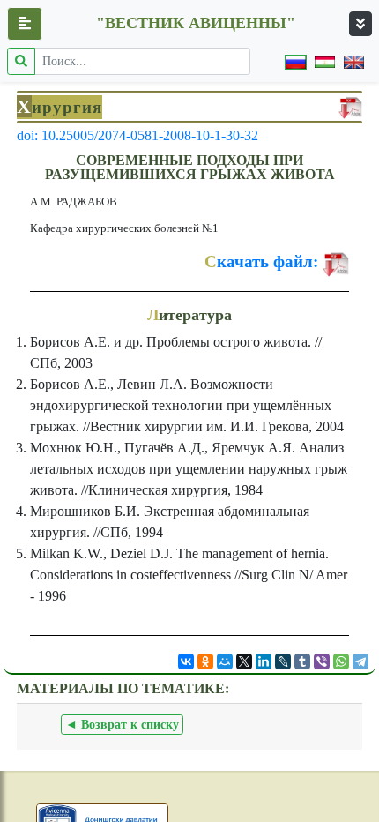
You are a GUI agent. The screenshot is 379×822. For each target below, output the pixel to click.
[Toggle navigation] (360, 23)
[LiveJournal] (283, 661)
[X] (244, 661)
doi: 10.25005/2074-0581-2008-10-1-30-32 (137, 135)
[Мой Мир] (225, 661)
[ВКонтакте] (186, 661)
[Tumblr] (302, 661)
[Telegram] (360, 661)
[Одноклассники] (205, 661)
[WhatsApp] (341, 661)
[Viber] (322, 661)
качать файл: (261, 261)
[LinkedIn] (263, 661)
